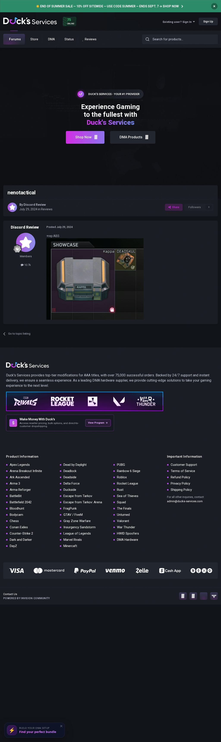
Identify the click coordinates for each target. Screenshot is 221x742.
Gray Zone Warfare (77, 521)
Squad (121, 502)
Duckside (69, 490)
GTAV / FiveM (73, 515)
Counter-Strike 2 (21, 533)
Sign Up (208, 21)
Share (175, 207)
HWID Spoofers (128, 533)
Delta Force (71, 483)
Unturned (123, 515)
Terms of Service (183, 471)
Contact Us (10, 594)
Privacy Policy (180, 483)
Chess (14, 521)
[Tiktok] (203, 596)
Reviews (46, 209)
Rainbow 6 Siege (128, 471)
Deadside (69, 477)
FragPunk (70, 508)
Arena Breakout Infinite (26, 471)
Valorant (123, 521)
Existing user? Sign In (178, 21)
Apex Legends (20, 465)
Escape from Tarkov (77, 496)
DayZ (13, 546)
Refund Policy (180, 477)
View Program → (98, 422)
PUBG (121, 465)
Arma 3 (15, 483)
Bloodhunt (17, 508)
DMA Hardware (127, 540)
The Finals (124, 508)
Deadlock (69, 471)
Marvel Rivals (72, 540)
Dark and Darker (21, 540)
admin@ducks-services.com (185, 501)
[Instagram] (183, 596)
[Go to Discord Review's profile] (12, 207)
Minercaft (70, 546)
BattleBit (16, 496)
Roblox (122, 477)
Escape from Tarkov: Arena (82, 502)
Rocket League (127, 483)
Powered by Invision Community (26, 598)
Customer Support (184, 465)
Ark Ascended (20, 477)
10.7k (27, 265)
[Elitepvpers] (214, 596)
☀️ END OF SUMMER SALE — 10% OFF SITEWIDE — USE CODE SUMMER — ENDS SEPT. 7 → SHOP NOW (107, 6)
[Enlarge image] (95, 279)
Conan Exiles (19, 527)
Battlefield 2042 (21, 502)
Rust (120, 490)
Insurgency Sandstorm (79, 527)
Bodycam (16, 515)
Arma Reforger (20, 490)
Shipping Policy (181, 490)
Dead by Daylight (75, 465)
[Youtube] (193, 596)
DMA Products (131, 137)
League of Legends (77, 533)
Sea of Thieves (127, 496)
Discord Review (35, 204)
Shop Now (83, 137)
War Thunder (126, 527)
